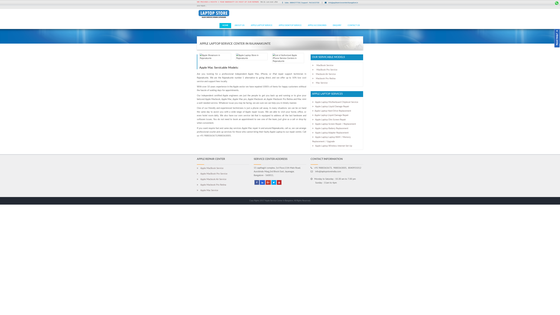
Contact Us (354, 25)
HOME (225, 25)
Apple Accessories (317, 25)
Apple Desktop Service (290, 25)
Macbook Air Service (325, 74)
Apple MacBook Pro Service (212, 174)
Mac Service (321, 83)
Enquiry (337, 25)
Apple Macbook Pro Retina (212, 185)
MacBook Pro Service (325, 70)
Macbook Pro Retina (324, 78)
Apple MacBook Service (210, 168)
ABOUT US (239, 25)
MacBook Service (323, 65)
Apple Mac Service (208, 190)
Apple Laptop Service (261, 25)
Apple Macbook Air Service (212, 179)
